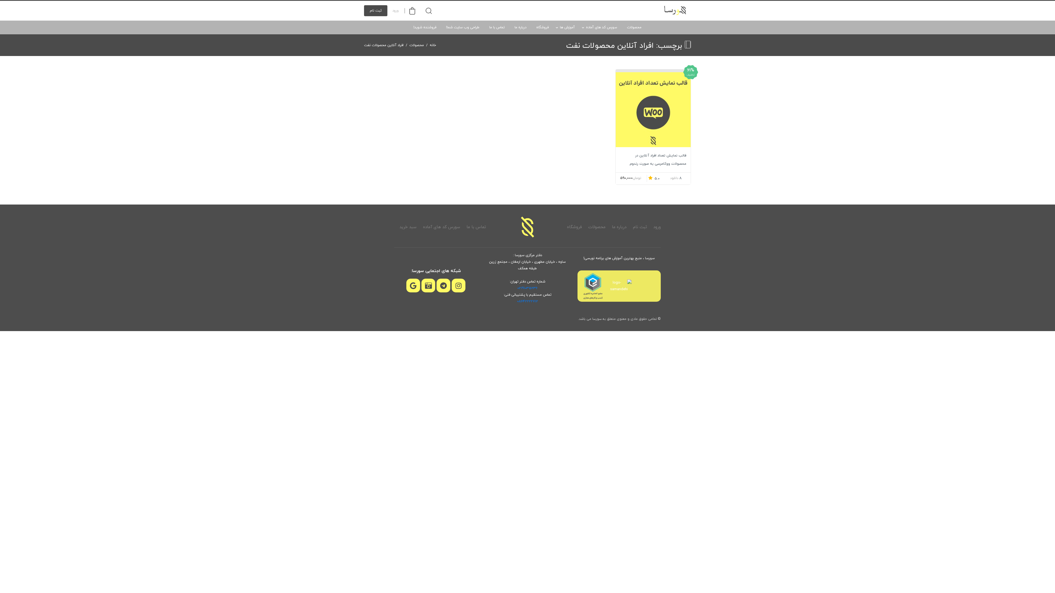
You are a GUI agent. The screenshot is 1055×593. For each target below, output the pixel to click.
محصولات (634, 27)
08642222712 (527, 301)
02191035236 (527, 288)
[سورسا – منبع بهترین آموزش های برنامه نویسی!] (675, 11)
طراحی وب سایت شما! (462, 27)
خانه (433, 45)
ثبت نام (376, 10)
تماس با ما (497, 27)
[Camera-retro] (428, 285)
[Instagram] (458, 285)
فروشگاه (542, 27)
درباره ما (520, 27)
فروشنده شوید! (424, 27)
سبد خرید (408, 227)
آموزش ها (567, 27)
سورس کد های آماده (601, 27)
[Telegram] (443, 285)
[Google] (413, 285)
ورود (395, 10)
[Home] (527, 227)
